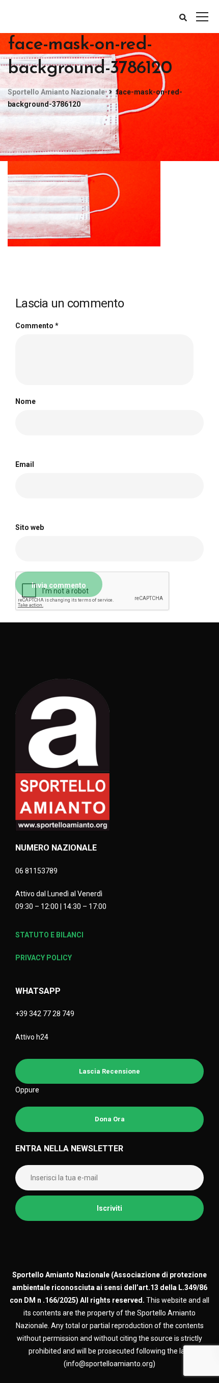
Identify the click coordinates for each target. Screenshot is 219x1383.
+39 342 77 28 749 (44, 1014)
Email (24, 464)
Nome (25, 401)
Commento (37, 325)
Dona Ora (110, 1119)
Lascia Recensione (109, 1071)
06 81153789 (36, 871)
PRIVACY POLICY (43, 958)
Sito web (29, 527)
